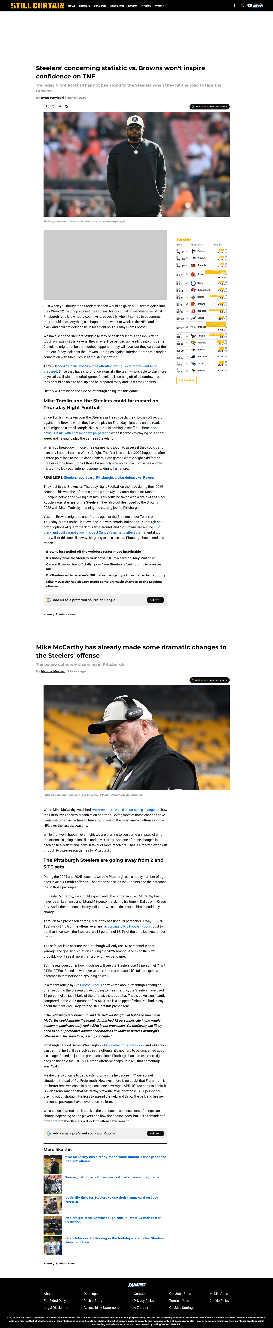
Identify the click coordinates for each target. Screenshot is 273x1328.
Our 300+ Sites (180, 1294)
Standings (117, 5)
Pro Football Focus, (88, 985)
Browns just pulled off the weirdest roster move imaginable (93, 551)
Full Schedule (186, 380)
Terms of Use (179, 1301)
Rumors (84, 5)
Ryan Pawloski (52, 98)
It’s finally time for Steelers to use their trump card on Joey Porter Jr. (100, 558)
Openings (90, 1294)
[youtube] (249, 5)
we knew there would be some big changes (124, 810)
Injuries (146, 5)
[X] (242, 5)
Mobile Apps (218, 1294)
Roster (132, 5)
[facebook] (234, 5)
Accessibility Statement (101, 1308)
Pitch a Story (92, 1301)
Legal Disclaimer (56, 1308)
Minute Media (24, 1317)
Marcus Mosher (53, 671)
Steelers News (65, 614)
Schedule (100, 5)
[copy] (66, 106)
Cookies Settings (181, 1308)
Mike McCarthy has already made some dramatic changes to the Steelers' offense (104, 584)
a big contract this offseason (123, 1045)
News (71, 5)
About (48, 1294)
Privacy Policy (144, 1301)
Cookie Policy (219, 1301)
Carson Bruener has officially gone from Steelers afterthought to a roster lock (103, 567)
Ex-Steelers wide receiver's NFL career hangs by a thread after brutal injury (106, 575)
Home (48, 614)
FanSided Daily (55, 1301)
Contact (140, 1294)
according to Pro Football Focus (127, 926)
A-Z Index (141, 1308)
